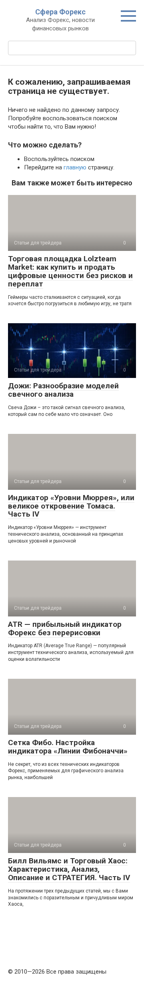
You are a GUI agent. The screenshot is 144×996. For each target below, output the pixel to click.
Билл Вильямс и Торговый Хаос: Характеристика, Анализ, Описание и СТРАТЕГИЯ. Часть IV (69, 869)
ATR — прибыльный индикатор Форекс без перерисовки (65, 628)
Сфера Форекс (60, 12)
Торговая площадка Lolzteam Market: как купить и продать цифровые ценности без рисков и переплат (70, 271)
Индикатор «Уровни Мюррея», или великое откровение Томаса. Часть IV (71, 506)
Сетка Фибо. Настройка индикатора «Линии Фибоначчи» (68, 746)
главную (75, 167)
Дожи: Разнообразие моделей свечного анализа (63, 390)
